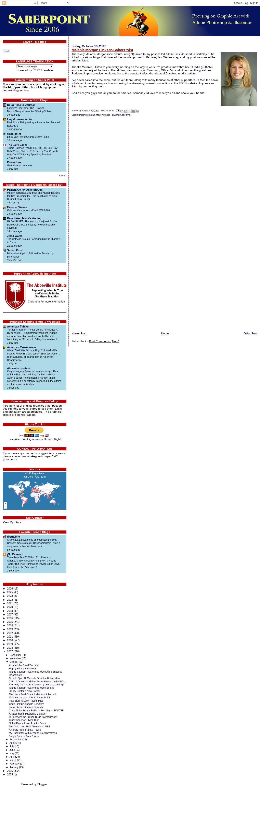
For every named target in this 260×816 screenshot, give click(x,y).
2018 (10, 610)
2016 (10, 618)
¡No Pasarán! (15, 554)
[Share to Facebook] (133, 111)
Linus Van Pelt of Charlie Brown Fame (28, 136)
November (16, 658)
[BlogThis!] (126, 111)
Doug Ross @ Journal (21, 104)
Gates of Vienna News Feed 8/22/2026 (28, 210)
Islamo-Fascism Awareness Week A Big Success (35, 671)
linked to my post (146, 54)
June (13, 749)
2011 (10, 636)
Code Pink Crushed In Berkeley (187, 54)
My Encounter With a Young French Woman (33, 733)
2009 (10, 644)
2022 (10, 599)
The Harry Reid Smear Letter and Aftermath (32, 694)
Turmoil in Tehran (17, 329)
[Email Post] (117, 110)
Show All (62, 175)
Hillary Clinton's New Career (24, 691)
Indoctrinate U (16, 675)
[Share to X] (130, 111)
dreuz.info (13, 536)
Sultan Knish (15, 250)
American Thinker (18, 326)
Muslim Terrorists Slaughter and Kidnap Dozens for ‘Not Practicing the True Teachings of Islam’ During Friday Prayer (33, 196)
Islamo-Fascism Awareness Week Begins (31, 687)
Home (165, 333)
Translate (47, 70)
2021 (10, 603)
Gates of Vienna (17, 207)
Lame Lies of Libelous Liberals (26, 707)
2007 (10, 651)
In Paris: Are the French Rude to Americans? (33, 717)
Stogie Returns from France (24, 736)
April (12, 756)
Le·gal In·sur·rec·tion (20, 119)
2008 (10, 647)
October (14, 661)
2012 (10, 633)
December (16, 655)
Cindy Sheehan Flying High (24, 720)
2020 (10, 607)
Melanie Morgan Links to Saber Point (102, 50)
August (14, 743)
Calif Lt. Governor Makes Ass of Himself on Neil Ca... (37, 681)
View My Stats (12, 522)
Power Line (14, 162)
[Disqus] (164, 172)
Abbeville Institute (18, 368)
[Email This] (122, 111)
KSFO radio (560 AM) (199, 67)
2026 (10, 588)
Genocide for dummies (19, 165)
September (16, 739)
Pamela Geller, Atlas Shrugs (24, 189)
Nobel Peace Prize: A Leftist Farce (27, 723)
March (13, 760)
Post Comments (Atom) (104, 341)
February (15, 763)
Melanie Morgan (87, 115)
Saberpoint (14, 133)
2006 (10, 770)
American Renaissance (21, 347)
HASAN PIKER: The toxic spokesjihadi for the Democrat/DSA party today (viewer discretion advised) (32, 224)
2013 (10, 629)
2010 (10, 640)
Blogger (42, 784)
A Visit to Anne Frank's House (25, 729)
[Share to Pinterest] (137, 111)
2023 (10, 596)
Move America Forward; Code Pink (113, 115)
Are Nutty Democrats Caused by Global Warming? (36, 684)
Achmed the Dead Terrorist (23, 665)
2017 (10, 614)
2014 (10, 625)
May (12, 753)
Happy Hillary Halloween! (23, 668)
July (12, 746)
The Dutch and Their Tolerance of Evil (29, 726)
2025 (10, 592)
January (14, 767)
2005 (10, 774)
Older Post (250, 333)
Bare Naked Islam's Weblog (24, 218)
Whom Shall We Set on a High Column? (29, 350)
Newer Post (79, 333)
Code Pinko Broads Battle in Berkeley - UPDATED (36, 710)
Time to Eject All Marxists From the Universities (34, 678)
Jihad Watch (15, 235)
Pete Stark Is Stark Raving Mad (26, 700)
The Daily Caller (17, 144)
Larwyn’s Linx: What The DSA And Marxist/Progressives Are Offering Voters (29, 110)
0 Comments (107, 110)
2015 (10, 621)
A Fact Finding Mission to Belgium (27, 713)
